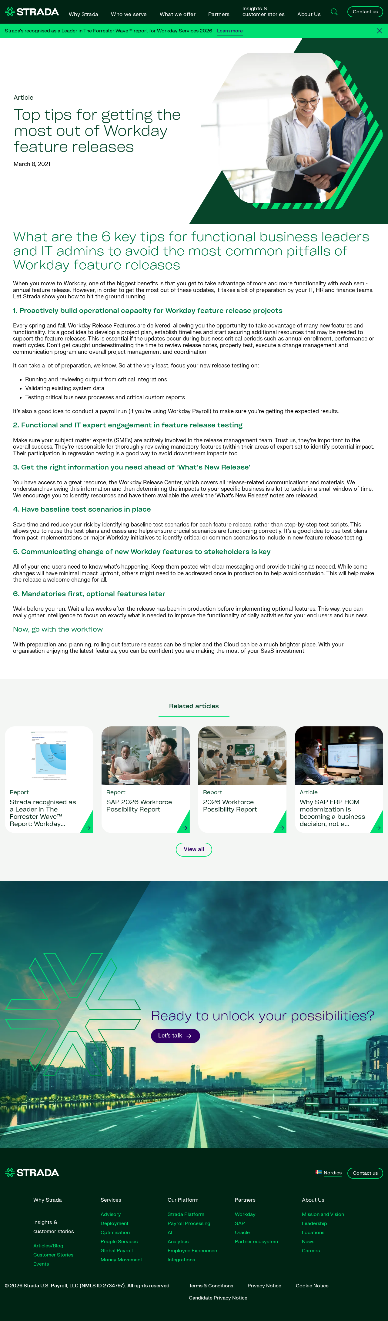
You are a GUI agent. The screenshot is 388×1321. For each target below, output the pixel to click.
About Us (309, 14)
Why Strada (83, 14)
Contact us (365, 12)
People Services (119, 1242)
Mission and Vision (323, 1214)
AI (170, 1233)
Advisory (111, 1214)
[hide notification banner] (379, 31)
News (308, 1242)
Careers (311, 1251)
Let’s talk (170, 1035)
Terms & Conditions (211, 1286)
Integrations (181, 1260)
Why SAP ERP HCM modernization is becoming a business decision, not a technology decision (332, 814)
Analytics (178, 1242)
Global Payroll (117, 1251)
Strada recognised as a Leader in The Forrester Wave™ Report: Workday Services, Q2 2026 (43, 814)
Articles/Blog (48, 1246)
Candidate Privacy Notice (218, 1298)
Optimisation (115, 1233)
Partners (219, 14)
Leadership (314, 1223)
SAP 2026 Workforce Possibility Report (139, 806)
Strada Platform (186, 1214)
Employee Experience (192, 1251)
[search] (334, 11)
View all (194, 849)
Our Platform (183, 1200)
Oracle (242, 1233)
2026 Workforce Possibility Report (230, 806)
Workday (245, 1214)
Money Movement (121, 1260)
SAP (240, 1223)
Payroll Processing (189, 1223)
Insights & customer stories (263, 11)
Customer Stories (53, 1255)
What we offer (178, 14)
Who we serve (129, 14)
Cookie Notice (312, 1286)
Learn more (230, 31)
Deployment (115, 1223)
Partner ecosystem (256, 1242)
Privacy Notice (264, 1286)
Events (41, 1264)
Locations (313, 1233)
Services (111, 1200)
